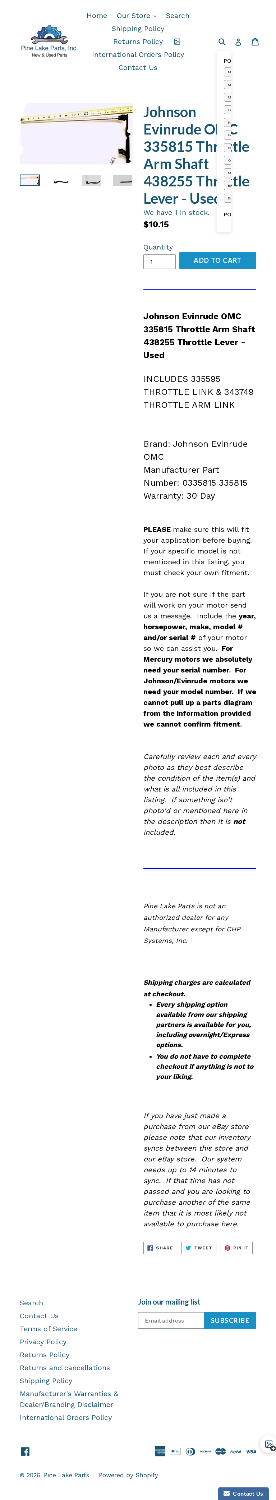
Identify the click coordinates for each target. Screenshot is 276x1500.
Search (177, 15)
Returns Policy (138, 41)
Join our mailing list (169, 1301)
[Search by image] (177, 41)
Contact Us (138, 67)
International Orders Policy (138, 54)
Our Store (138, 15)
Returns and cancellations (65, 1367)
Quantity (158, 247)
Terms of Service (48, 1328)
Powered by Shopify (128, 1475)
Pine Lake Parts (66, 1475)
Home (97, 15)
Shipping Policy (138, 28)
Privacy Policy (43, 1341)
